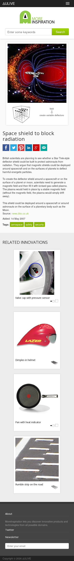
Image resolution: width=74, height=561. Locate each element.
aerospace (17, 224)
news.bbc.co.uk (20, 213)
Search (60, 32)
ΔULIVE (9, 3)
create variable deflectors (52, 115)
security (39, 224)
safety (29, 224)
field (52, 108)
